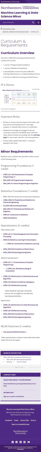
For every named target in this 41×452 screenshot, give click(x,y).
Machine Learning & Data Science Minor (19, 14)
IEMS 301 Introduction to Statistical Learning (23, 243)
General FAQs (24, 420)
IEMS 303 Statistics (10, 218)
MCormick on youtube (28, 442)
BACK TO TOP (19, 367)
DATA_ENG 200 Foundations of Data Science (18, 249)
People (16, 420)
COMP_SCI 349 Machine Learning (15, 285)
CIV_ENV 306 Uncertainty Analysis (15, 205)
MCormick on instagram (24, 442)
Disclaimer (20, 449)
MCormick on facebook (16, 442)
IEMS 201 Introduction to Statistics (15, 215)
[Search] (33, 22)
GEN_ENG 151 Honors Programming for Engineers (20, 183)
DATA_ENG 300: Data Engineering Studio (19, 359)
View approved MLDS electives (14, 332)
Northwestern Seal (20, 432)
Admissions (8, 420)
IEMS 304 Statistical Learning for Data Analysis (19, 240)
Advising (9, 362)
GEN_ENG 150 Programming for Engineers (18, 180)
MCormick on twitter (12, 442)
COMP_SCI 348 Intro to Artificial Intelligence (18, 282)
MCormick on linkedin (20, 442)
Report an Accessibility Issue (20, 424)
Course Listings (21, 362)
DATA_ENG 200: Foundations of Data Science (17, 357)
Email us (33, 420)
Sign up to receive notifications (14, 396)
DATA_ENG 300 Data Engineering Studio (17, 252)
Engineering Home (9, 29)
